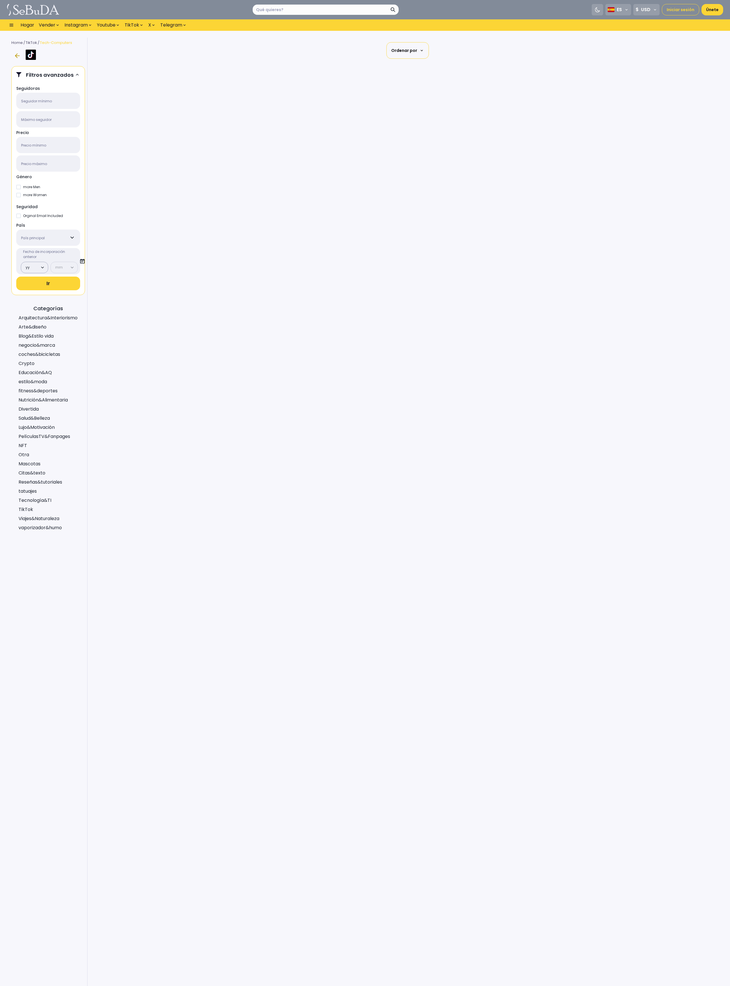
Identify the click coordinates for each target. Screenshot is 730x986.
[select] (72, 238)
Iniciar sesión (680, 10)
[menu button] (11, 25)
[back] (17, 56)
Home (17, 42)
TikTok (31, 42)
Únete (712, 10)
